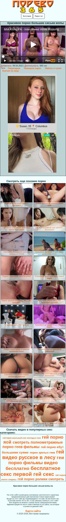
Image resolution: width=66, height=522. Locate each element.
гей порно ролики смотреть (41, 479)
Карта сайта (33, 511)
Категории (27, 16)
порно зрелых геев (42, 452)
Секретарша (14, 68)
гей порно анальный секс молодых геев (22, 438)
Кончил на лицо (10, 71)
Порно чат (39, 16)
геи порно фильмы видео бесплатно (35, 463)
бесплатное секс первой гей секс (30, 471)
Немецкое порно (32, 68)
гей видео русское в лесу (33, 454)
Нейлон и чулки (53, 68)
